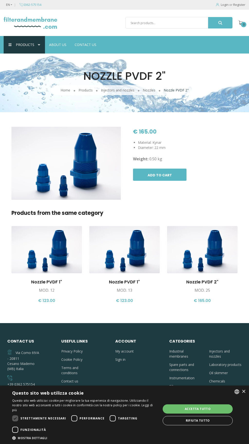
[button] (84, 437)
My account (124, 351)
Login (225, 4)
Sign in (120, 359)
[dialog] (124, 415)
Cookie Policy (71, 359)
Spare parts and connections (181, 367)
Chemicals (217, 381)
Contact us (85, 44)
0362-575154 (32, 4)
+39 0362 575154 (21, 384)
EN (8, 4)
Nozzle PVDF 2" (202, 282)
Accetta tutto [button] (198, 409)
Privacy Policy (72, 351)
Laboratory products (225, 364)
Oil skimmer (218, 373)
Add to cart (160, 175)
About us (57, 44)
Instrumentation (182, 378)
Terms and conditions (69, 370)
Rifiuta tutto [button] (198, 420)
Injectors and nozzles (219, 354)
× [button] (243, 391)
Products (25, 44)
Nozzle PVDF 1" (46, 282)
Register (239, 4)
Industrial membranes (178, 354)
